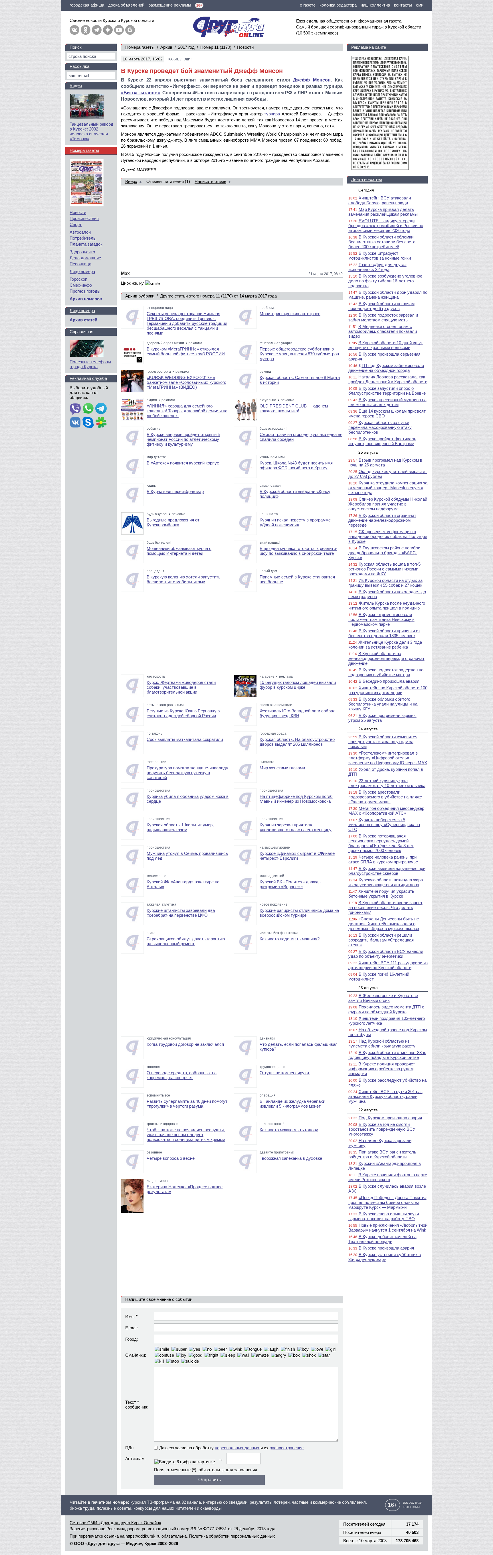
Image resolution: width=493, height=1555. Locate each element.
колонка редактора (338, 5)
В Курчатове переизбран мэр (175, 491)
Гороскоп (78, 279)
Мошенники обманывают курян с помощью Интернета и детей (179, 551)
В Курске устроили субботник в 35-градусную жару (384, 1257)
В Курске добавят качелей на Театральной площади (382, 1239)
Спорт (76, 224)
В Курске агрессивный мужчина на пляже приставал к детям (387, 402)
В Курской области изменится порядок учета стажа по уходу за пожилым (382, 741)
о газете (308, 5)
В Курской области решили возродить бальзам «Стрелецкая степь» (381, 940)
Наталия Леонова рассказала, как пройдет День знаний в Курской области (387, 379)
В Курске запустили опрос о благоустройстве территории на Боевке (387, 391)
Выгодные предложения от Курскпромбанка (173, 522)
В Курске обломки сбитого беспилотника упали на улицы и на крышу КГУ (382, 704)
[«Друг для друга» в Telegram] (97, 30)
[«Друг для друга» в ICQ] (101, 423)
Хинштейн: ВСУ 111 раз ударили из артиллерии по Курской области (388, 965)
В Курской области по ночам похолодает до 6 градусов (381, 306)
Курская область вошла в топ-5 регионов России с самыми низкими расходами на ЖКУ (384, 569)
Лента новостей (366, 179)
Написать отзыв (210, 181)
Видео (76, 85)
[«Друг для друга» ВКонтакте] (74, 30)
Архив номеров (86, 298)
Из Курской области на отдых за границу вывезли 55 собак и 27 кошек (385, 583)
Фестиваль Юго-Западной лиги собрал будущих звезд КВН (298, 713)
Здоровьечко (82, 251)
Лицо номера (82, 271)
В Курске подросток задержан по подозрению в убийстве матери (385, 672)
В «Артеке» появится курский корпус (183, 462)
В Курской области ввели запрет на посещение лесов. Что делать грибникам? (385, 907)
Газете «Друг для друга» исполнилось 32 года (377, 267)
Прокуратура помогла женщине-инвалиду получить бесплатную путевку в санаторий (187, 772)
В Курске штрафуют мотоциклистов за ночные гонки (379, 255)
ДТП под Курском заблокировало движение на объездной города (386, 368)
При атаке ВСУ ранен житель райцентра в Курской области (382, 1154)
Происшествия (84, 218)
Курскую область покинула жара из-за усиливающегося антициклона (385, 882)
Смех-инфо (81, 285)
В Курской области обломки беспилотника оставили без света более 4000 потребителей (381, 242)
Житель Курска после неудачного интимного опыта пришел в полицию (386, 605)
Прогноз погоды (85, 291)
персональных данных (237, 1447)
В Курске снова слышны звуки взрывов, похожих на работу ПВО (383, 1216)
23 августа (368, 987)
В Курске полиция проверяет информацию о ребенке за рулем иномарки (381, 1068)
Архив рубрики (139, 296)
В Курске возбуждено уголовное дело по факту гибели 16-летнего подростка (385, 281)
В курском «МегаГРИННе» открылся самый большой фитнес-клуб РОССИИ (186, 351)
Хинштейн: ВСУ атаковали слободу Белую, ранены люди (379, 200)
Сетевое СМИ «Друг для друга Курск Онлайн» (115, 1522)
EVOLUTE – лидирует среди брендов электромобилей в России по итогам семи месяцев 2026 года (385, 225)
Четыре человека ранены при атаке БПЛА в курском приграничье (383, 859)
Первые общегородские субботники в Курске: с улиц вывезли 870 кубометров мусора (299, 354)
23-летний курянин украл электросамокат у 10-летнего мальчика (386, 783)
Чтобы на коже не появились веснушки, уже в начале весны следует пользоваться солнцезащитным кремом (186, 1134)
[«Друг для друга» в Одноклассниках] (85, 30)
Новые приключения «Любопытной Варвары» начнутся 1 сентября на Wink (387, 1227)
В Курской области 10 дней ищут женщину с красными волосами (385, 345)
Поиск (76, 47)
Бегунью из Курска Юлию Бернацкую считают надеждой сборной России (183, 713)
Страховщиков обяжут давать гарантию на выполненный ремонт (186, 941)
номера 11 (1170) (216, 296)
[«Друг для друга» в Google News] (130, 30)
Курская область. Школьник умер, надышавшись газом (180, 827)
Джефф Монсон (312, 80)
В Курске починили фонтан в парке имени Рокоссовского (387, 1177)
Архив (166, 47)
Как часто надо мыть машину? (290, 938)
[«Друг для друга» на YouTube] (119, 30)
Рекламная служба (88, 378)
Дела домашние (85, 257)
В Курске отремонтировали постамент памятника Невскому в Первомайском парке (381, 619)
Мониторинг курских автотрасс (290, 313)
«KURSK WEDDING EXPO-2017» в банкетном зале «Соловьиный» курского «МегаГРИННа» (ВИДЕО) (186, 382)
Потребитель (83, 238)
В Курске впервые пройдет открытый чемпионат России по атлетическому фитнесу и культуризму (183, 439)
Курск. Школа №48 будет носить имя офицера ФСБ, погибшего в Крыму (296, 465)
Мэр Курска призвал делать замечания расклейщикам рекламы (383, 212)
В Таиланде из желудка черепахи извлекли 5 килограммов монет (292, 1103)
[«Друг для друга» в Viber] (75, 409)
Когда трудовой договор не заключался (185, 1044)
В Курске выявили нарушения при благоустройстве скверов (386, 871)
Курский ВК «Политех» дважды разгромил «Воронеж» (291, 884)
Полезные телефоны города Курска (90, 364)
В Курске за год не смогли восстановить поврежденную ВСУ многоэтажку (381, 1129)
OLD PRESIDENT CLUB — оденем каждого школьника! (294, 408)
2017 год (186, 47)
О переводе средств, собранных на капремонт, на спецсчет (182, 1075)
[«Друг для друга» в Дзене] (108, 30)
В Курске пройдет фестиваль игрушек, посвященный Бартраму (382, 441)
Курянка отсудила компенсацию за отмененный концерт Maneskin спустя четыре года (387, 487)
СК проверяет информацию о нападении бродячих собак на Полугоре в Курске (387, 536)
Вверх (131, 181)
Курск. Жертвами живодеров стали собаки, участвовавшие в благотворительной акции (181, 687)
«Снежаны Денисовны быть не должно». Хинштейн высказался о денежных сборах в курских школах (383, 923)
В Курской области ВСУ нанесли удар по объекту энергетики (385, 954)
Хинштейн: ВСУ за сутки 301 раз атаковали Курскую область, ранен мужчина (385, 1096)
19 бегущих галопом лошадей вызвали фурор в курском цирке (298, 685)
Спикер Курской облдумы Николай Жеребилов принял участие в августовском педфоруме (387, 504)
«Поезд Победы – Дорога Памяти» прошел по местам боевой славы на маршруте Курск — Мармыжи (387, 1202)
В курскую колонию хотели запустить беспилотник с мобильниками (184, 579)
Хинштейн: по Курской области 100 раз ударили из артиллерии (387, 690)
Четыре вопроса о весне (171, 1158)
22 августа (368, 1110)
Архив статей (83, 319)
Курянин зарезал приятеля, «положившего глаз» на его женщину (296, 827)
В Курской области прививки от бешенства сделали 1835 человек (384, 633)
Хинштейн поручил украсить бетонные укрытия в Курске (381, 893)
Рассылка (79, 66)
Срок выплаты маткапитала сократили (185, 739)
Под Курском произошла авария (390, 1117)
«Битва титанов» (140, 92)
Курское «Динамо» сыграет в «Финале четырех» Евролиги (297, 856)
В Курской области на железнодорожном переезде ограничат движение (386, 658)
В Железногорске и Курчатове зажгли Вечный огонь (383, 998)
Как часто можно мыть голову (289, 1129)
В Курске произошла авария (386, 1248)
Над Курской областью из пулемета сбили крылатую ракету (381, 1043)
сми (419, 5)
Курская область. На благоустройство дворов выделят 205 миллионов (297, 742)
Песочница (80, 263)
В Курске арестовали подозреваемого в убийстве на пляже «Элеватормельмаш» (385, 797)
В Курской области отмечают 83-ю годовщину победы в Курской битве (387, 1055)
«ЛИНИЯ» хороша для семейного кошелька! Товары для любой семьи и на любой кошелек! (187, 410)
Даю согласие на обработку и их (231, 1447)
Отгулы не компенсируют (285, 1072)
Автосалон (80, 232)
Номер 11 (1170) (215, 47)
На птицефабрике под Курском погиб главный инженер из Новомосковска (296, 799)
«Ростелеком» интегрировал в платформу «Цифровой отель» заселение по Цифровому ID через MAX (387, 758)
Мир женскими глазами (282, 767)
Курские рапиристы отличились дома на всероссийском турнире (299, 913)
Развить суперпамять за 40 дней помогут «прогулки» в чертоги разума (187, 1103)
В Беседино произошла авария (389, 681)
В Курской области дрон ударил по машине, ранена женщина (387, 294)
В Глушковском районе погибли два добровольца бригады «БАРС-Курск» (384, 552)
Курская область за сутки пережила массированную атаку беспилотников (380, 427)
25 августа (368, 452)
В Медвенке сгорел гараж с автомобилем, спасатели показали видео (382, 331)
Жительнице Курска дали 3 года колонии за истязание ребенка (385, 644)
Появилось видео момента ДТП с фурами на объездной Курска (386, 1009)
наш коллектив (375, 5)
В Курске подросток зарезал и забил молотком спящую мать (383, 317)
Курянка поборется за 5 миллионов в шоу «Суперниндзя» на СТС (384, 824)
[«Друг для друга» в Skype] (88, 423)
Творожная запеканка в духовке (291, 1158)
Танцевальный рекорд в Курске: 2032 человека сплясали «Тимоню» (91, 131)
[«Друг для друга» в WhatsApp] (88, 409)
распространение (287, 1447)
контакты (403, 5)
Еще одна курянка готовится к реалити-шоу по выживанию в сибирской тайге (298, 551)
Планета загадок (86, 244)
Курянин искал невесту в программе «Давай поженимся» (295, 522)
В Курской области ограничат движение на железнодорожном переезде (382, 520)
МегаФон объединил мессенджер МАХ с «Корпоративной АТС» (386, 811)
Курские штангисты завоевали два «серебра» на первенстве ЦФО (181, 913)
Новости (245, 47)
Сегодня (366, 190)
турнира (272, 113)
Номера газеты (140, 47)
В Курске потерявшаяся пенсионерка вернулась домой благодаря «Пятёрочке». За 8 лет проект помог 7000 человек (381, 843)
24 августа (368, 729)
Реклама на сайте (368, 47)
